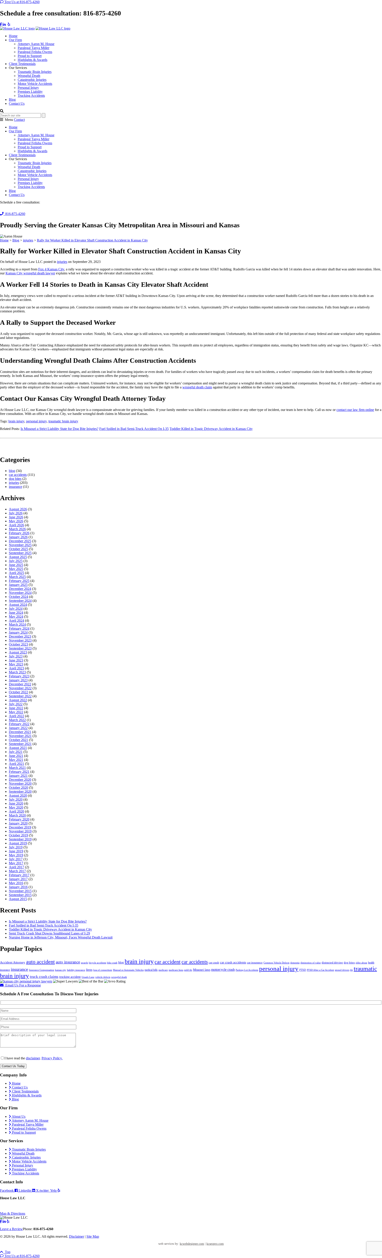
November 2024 (20, 593)
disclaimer (33, 1058)
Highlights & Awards (32, 60)
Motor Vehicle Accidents (35, 84)
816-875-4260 (14, 214)
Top (6, 1252)
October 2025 (18, 549)
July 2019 (16, 847)
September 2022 (20, 696)
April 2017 (16, 867)
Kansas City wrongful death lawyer (30, 273)
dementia (295, 963)
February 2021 (19, 771)
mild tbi (188, 970)
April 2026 (16, 525)
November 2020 (20, 783)
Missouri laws (201, 969)
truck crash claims (44, 977)
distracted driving (332, 962)
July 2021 (16, 752)
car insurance (255, 962)
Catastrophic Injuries (32, 80)
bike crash (112, 963)
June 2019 (16, 851)
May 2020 (16, 807)
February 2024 (19, 628)
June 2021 (16, 756)
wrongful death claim (197, 387)
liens (89, 969)
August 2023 (18, 652)
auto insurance (68, 962)
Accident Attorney (12, 962)
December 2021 (20, 732)
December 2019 (20, 827)
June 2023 (16, 660)
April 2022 (16, 716)
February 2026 (19, 533)
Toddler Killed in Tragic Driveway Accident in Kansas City (211, 429)
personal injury (36, 421)
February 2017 (19, 875)
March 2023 (17, 672)
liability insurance (76, 970)
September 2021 (20, 744)
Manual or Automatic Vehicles (128, 970)
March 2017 (17, 871)
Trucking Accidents (31, 95)
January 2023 (18, 680)
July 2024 (16, 608)
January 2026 (18, 537)
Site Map (92, 1236)
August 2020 (18, 795)
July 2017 (16, 859)
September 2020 (20, 791)
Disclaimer (76, 1236)
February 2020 (19, 819)
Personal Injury (28, 87)
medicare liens (176, 970)
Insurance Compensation (41, 970)
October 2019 (18, 835)
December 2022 (20, 684)
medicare (163, 970)
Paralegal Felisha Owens (35, 52)
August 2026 (18, 509)
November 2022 (20, 688)
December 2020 (20, 779)
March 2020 (17, 815)
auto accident (40, 962)
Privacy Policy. (52, 1058)
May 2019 (16, 855)
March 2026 (17, 529)
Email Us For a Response (22, 985)
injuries (62, 262)
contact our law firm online (355, 410)
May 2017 (16, 863)
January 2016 (18, 887)
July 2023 (16, 656)
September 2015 (20, 895)
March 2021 (17, 768)
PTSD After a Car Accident (320, 970)
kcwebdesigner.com (192, 1243)
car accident (168, 962)
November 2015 (20, 891)
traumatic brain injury (63, 421)
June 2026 (16, 517)
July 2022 (16, 704)
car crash (214, 962)
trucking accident (70, 977)
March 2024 (17, 624)
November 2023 (20, 640)
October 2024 (18, 597)
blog (12, 471)
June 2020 (16, 803)
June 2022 (16, 708)
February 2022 (19, 724)
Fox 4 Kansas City (51, 269)
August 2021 (18, 748)
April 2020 (16, 811)
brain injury (16, 421)
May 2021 (16, 760)
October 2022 (18, 692)
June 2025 (16, 565)
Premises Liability (30, 91)
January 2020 (18, 823)
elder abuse (361, 963)
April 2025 (16, 573)
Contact (19, 120)
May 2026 (16, 521)
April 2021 (16, 764)
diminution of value (310, 963)
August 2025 (18, 557)
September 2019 (20, 839)
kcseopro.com (215, 1243)
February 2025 (19, 581)
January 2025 (18, 585)
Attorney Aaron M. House (36, 44)
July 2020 (16, 799)
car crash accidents (233, 962)
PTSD (302, 969)
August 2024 (18, 604)
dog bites (15, 479)
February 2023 (19, 676)
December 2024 (20, 589)
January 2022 (18, 728)
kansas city (60, 970)
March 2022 (17, 720)
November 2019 (20, 831)
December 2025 (20, 541)
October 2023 (18, 644)
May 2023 (16, 664)
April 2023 (16, 668)
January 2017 (18, 879)
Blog (12, 99)
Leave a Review (11, 1229)
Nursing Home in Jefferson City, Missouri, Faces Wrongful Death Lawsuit (61, 937)
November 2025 (20, 545)
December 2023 (20, 636)
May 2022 (16, 712)
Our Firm (15, 40)
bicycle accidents (97, 963)
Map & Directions (12, 1213)
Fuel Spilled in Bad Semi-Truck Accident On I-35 (134, 429)
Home (13, 36)
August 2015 (18, 899)
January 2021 (18, 775)
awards (84, 963)
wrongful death (119, 977)
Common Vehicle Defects (276, 963)
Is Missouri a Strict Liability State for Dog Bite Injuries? (59, 429)
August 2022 (18, 700)
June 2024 (16, 612)
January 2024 (18, 632)
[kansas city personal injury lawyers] (26, 981)
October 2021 (18, 740)
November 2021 (20, 736)
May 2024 (16, 616)
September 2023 (20, 648)
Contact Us (17, 103)
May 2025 (16, 569)
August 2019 (18, 843)
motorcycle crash (223, 969)
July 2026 (16, 513)
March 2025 (17, 577)
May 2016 (16, 883)
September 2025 (20, 553)
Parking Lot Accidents (247, 970)
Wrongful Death (29, 76)
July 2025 (16, 561)
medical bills (151, 969)
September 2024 (20, 600)
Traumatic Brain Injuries (35, 72)
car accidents (18, 475)
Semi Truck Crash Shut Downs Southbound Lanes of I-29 (49, 933)
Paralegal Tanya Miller (33, 48)
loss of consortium (102, 970)
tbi (351, 970)
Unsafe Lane (88, 977)
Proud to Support (30, 56)
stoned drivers (342, 970)
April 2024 (16, 620)
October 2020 (18, 787)
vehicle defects (102, 977)
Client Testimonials (22, 64)
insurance (15, 486)
